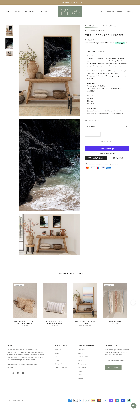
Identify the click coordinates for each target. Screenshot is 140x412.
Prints (80, 371)
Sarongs (80, 375)
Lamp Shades (82, 368)
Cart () (131, 12)
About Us (58, 350)
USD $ (100, 12)
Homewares (82, 364)
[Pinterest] (98, 120)
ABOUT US (29, 12)
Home (57, 360)
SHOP (17, 12)
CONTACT (42, 12)
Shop (56, 357)
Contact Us (58, 364)
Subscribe (113, 367)
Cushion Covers (83, 357)
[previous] (6, 302)
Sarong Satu (115, 321)
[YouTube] (23, 373)
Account (110, 12)
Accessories (82, 350)
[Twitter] (95, 120)
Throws (80, 378)
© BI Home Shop (16, 401)
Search (120, 12)
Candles (80, 353)
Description (91, 51)
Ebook (80, 360)
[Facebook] (93, 120)
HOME (8, 12)
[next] (133, 302)
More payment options (107, 154)
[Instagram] (13, 373)
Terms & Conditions (61, 368)
